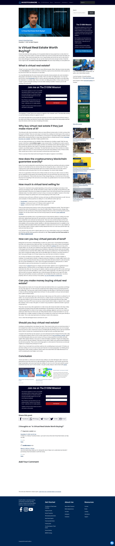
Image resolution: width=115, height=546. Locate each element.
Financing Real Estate (50, 521)
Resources (57, 2)
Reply (22, 442)
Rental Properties (49, 513)
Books (86, 509)
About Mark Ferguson (69, 506)
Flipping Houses (48, 510)
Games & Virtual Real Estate (26, 40)
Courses (86, 506)
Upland (29, 265)
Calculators (64, 2)
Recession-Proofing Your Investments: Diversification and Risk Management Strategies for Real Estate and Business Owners (84, 169)
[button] (84, 51)
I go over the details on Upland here (53, 275)
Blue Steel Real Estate (88, 78)
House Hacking (48, 530)
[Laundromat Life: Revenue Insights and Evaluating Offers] (82, 147)
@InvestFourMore (88, 80)
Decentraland (24, 201)
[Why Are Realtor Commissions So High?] (62, 373)
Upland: (22, 205)
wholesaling (32, 78)
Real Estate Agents (49, 518)
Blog (39, 2)
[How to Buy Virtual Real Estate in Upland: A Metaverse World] (44, 372)
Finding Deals (48, 523)
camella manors (27, 445)
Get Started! (56, 103)
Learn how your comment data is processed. (50, 491)
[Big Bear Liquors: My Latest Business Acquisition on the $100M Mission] (82, 193)
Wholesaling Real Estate (50, 515)
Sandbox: (23, 203)
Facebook (67, 516)
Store (51, 2)
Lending (86, 511)
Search (74, 10)
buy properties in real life (59, 335)
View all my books (77, 124)
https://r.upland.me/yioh (27, 234)
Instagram (67, 514)
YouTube (67, 511)
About (70, 2)
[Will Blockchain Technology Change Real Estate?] (27, 372)
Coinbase (53, 246)
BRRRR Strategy (48, 533)
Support (86, 516)
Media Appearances (69, 509)
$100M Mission (45, 2)
